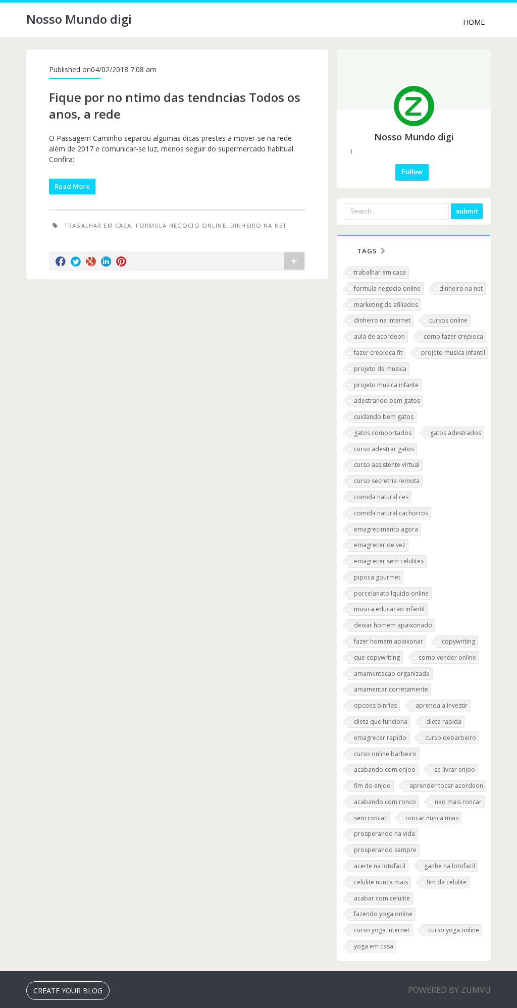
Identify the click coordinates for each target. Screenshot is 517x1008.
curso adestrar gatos (384, 449)
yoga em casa (373, 946)
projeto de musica (380, 368)
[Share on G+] (91, 261)
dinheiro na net (461, 288)
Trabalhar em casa (97, 225)
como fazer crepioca (453, 336)
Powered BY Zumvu (449, 989)
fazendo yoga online (383, 914)
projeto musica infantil (453, 352)
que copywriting (377, 657)
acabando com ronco (385, 802)
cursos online (448, 320)
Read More (72, 186)
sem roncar (370, 818)
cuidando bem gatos (383, 416)
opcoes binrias (375, 705)
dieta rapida (443, 721)
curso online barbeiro (385, 754)
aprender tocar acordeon (446, 785)
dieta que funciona (380, 721)
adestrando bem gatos (387, 400)
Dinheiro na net (258, 225)
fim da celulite (447, 882)
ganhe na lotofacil (449, 866)
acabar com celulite (382, 898)
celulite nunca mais (381, 882)
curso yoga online (453, 930)
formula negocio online (387, 288)
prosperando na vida (384, 833)
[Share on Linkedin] (106, 261)
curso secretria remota (387, 480)
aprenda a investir (442, 705)
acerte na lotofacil (379, 866)
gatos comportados (382, 433)
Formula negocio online (181, 225)
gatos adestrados (455, 433)
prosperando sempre (385, 849)
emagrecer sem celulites (389, 561)
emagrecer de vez (379, 545)
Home (474, 22)
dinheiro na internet (382, 320)
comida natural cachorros (391, 513)
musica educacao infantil (389, 609)
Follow (412, 172)
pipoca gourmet (377, 577)
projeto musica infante (386, 385)
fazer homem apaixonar (388, 641)
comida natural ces (381, 497)
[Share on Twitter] (76, 261)
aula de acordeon (379, 336)
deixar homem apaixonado (393, 625)
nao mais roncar (458, 802)
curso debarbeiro (450, 737)
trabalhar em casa (380, 272)
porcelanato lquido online (391, 593)
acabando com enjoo (385, 769)
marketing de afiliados (386, 304)
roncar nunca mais (431, 818)
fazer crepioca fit (378, 352)
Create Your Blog (67, 990)
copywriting (458, 641)
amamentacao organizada (392, 673)
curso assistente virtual (387, 464)
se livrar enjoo (454, 769)
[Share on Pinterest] (121, 261)
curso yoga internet (381, 930)
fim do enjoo (372, 785)
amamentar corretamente (391, 689)
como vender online (447, 657)
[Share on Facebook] (61, 261)
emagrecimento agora (386, 529)
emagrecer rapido (380, 737)
